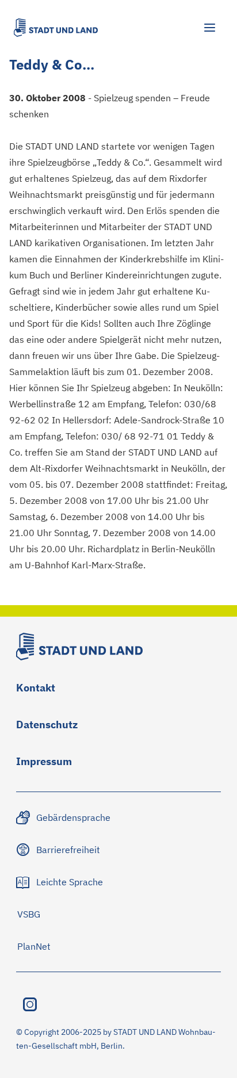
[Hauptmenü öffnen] (209, 27)
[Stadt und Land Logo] (56, 27)
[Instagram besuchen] (30, 1004)
